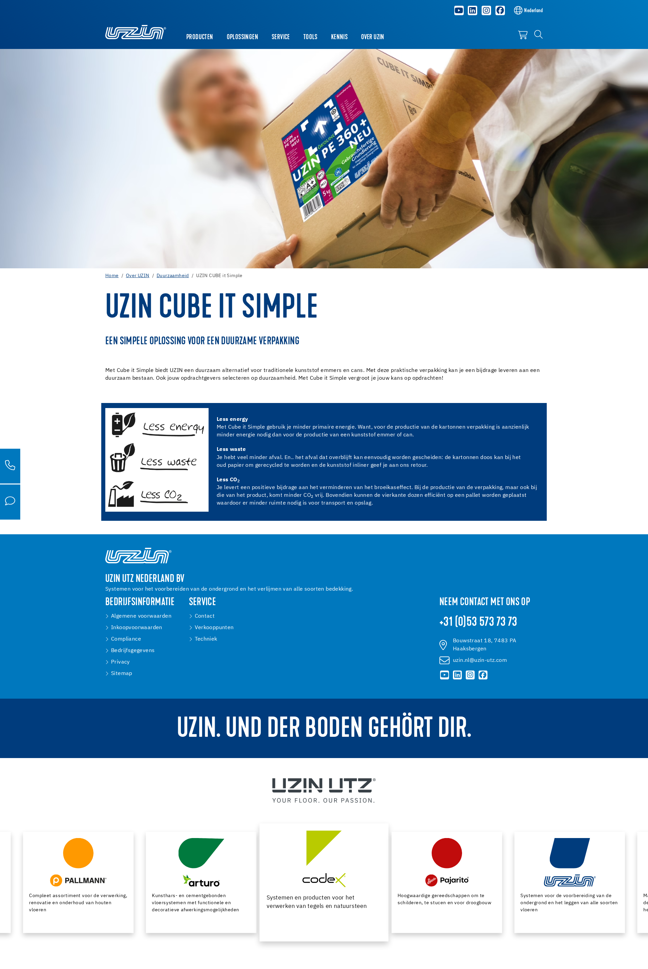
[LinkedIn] (472, 10)
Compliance (126, 639)
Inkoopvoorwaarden (136, 627)
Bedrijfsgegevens (133, 650)
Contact (205, 616)
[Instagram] (486, 10)
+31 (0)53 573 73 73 (478, 622)
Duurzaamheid (173, 275)
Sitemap (121, 673)
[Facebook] (500, 10)
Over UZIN (372, 37)
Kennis (339, 37)
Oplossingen (242, 37)
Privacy (120, 662)
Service (281, 37)
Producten (199, 37)
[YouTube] (459, 10)
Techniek (206, 639)
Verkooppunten (214, 627)
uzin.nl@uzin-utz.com (480, 660)
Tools (310, 37)
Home (112, 275)
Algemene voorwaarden (141, 616)
